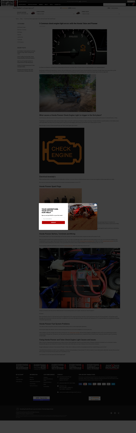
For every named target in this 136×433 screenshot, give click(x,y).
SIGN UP (53, 222)
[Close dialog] (95, 205)
